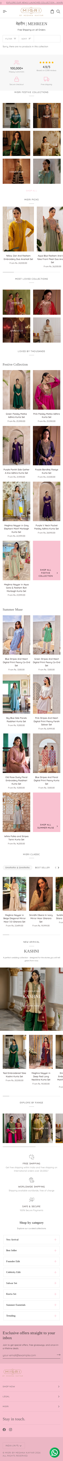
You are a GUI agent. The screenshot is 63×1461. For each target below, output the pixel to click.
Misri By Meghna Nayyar (20, 1452)
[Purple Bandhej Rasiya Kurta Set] (46, 445)
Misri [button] (6, 1406)
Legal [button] (6, 1396)
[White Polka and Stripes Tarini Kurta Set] (16, 812)
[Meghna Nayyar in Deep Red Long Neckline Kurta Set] (41, 1052)
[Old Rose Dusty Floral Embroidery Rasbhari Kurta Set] (16, 753)
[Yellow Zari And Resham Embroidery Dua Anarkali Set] (18, 229)
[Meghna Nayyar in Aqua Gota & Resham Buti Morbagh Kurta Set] (16, 560)
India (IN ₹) (12, 1445)
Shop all (31, 190)
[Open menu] (6, 11)
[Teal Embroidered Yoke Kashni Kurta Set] (14, 1052)
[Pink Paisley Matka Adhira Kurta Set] (46, 390)
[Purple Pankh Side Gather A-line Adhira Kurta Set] (16, 445)
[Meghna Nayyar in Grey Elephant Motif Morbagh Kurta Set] (16, 501)
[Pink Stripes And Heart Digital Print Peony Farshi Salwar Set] (46, 694)
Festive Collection (15, 364)
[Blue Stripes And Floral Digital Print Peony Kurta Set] (46, 753)
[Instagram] (10, 1429)
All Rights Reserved (15, 1455)
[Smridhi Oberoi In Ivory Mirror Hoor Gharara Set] (41, 894)
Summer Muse (13, 609)
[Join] (57, 1354)
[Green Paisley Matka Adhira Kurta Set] (16, 390)
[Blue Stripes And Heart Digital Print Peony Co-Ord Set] (16, 635)
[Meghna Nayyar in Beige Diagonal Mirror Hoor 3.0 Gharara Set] (14, 894)
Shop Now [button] (9, 1386)
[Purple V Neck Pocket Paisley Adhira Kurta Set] (46, 501)
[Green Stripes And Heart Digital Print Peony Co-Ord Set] (46, 635)
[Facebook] (4, 1429)
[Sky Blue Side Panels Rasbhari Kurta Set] (16, 694)
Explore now (31, 1005)
